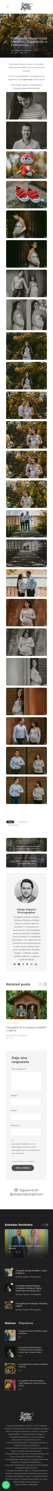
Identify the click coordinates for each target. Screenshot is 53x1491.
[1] (8, 1272)
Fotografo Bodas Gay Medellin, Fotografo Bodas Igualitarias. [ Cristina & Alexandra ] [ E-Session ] (29, 848)
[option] (26, 1014)
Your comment (19, 1069)
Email (14, 1110)
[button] (6, 1485)
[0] (8, 1305)
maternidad (27, 79)
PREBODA (21, 843)
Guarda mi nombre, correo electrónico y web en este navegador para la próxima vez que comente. (26, 1148)
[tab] (10, 1323)
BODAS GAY (22, 838)
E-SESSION (36, 841)
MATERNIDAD (18, 34)
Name (14, 1095)
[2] (8, 1287)
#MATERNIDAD (13, 825)
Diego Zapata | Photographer (21, 50)
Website (15, 1125)
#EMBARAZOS (23, 822)
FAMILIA (18, 858)
